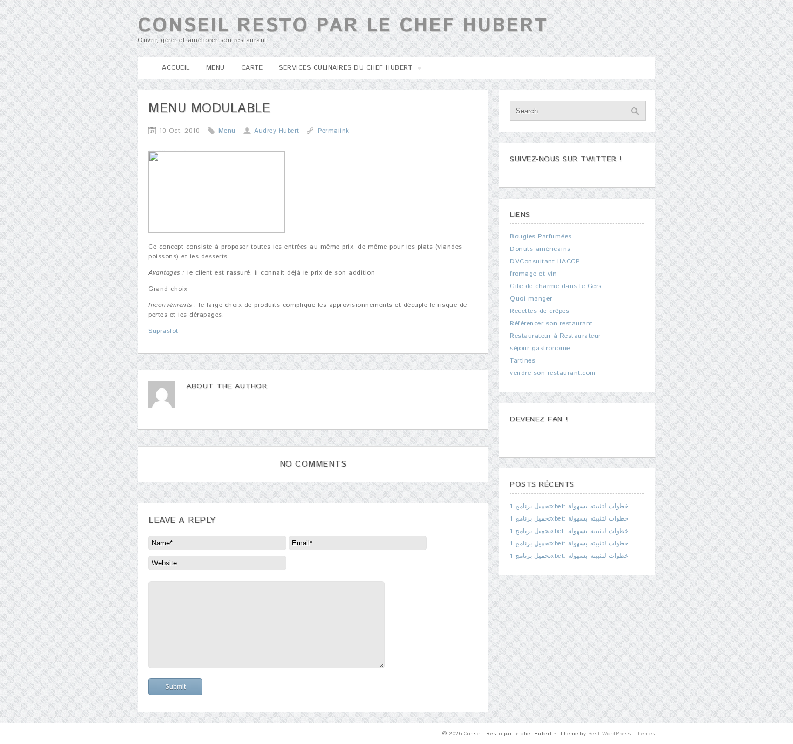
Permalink (334, 130)
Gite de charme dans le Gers (556, 286)
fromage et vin (533, 273)
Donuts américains (540, 249)
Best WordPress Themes (622, 734)
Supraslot (163, 331)
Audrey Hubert (276, 130)
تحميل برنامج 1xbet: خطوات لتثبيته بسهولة (569, 506)
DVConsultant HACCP (544, 261)
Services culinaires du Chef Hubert (341, 71)
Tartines (522, 360)
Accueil (176, 67)
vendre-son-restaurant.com (553, 373)
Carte (252, 67)
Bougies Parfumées (541, 236)
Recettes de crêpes (539, 311)
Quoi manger (531, 298)
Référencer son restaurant (551, 323)
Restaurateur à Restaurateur (555, 335)
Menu (215, 67)
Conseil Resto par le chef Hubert (343, 26)
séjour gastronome (540, 348)
